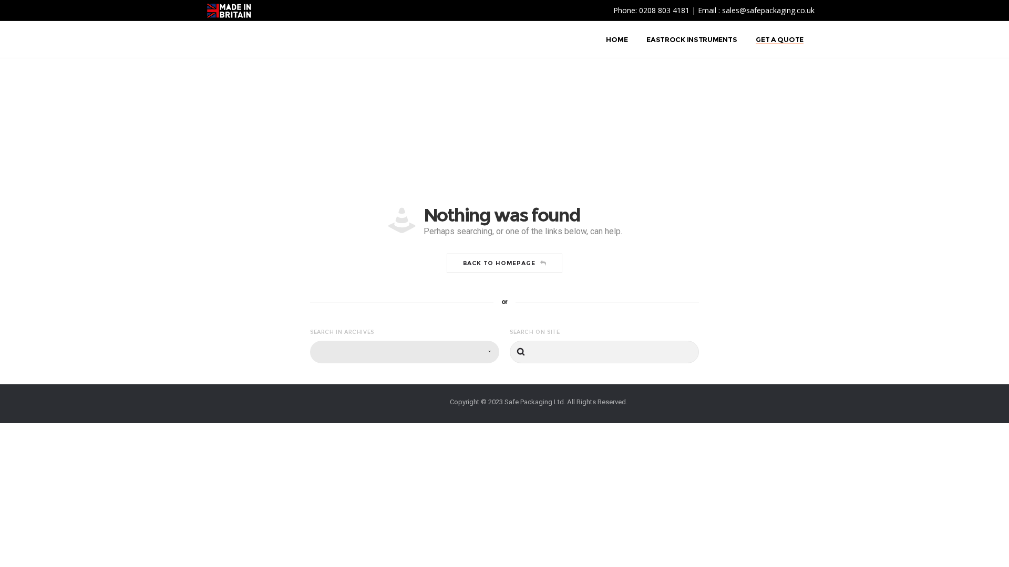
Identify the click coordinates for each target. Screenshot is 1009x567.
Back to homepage (499, 263)
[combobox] (404, 352)
